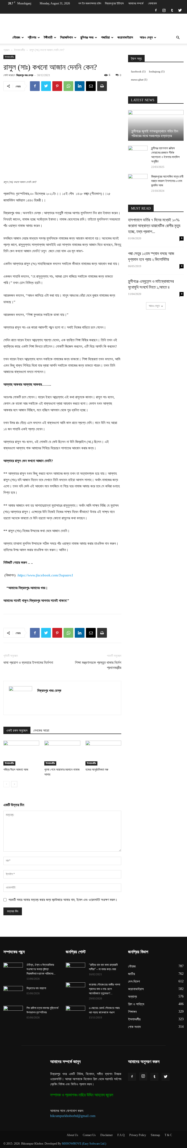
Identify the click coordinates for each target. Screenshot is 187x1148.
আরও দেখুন (146, 37)
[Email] (91, 86)
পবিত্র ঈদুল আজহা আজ (15, 769)
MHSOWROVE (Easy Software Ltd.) (84, 1143)
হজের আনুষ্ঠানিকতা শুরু (96, 769)
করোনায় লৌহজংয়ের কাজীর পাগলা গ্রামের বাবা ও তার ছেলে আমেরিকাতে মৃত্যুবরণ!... (104, 989)
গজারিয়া (105, 37)
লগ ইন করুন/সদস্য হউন (89, 3)
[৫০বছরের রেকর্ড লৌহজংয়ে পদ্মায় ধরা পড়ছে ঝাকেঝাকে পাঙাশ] (75, 1012)
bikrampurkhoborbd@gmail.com (72, 1116)
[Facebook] (155, 10)
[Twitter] (180, 10)
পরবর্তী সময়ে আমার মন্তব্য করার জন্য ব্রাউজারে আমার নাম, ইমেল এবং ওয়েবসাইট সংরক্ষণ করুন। (63, 900)
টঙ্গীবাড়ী (48, 37)
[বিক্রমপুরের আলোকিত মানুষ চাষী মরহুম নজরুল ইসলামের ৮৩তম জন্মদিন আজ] (138, 181)
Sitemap (155, 1135)
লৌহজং (16, 37)
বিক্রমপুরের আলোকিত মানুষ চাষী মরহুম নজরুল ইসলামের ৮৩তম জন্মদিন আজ (167, 181)
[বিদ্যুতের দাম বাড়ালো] (13, 993)
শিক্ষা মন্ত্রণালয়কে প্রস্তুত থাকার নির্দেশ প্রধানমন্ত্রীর (98, 665)
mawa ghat (139, 79)
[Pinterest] (57, 86)
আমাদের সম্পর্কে (135, 3)
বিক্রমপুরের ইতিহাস (114, 3)
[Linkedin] (79, 86)
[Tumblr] (172, 10)
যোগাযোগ (152, 3)
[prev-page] (6, 784)
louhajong (157, 71)
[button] (178, 37)
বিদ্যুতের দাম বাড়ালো (36, 988)
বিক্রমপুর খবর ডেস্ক (24, 75)
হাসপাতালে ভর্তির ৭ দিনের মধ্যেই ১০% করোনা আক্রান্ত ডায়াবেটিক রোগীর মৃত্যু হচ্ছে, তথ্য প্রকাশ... (154, 226)
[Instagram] (164, 10)
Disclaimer (106, 1135)
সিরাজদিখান (66, 37)
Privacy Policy (137, 1135)
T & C (168, 1135)
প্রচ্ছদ (6, 50)
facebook (138, 71)
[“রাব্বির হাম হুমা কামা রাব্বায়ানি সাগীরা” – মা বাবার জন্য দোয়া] (75, 969)
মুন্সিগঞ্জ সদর (87, 37)
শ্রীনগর (32, 37)
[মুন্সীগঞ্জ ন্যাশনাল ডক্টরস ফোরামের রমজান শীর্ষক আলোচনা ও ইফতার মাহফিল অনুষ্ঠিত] (138, 153)
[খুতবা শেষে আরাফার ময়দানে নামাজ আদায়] (62, 753)
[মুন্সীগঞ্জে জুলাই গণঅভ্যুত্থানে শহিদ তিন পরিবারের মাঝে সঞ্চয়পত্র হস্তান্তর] (156, 125)
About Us (72, 1135)
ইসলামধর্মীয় (19, 50)
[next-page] (14, 784)
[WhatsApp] (68, 86)
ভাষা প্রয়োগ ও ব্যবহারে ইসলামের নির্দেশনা (28, 662)
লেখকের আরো (41, 730)
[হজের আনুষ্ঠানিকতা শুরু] (103, 753)
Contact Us (89, 1135)
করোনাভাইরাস (125, 37)
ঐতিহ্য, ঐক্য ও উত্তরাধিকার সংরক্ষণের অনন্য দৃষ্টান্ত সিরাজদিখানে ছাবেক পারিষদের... (41, 969)
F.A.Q (121, 1135)
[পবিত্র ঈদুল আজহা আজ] (21, 753)
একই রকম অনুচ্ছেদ (17, 730)
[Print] (102, 86)
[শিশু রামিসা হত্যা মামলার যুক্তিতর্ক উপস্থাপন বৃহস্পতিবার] (13, 1012)
